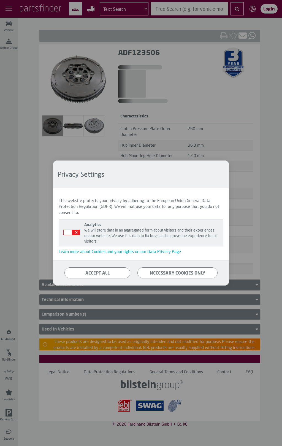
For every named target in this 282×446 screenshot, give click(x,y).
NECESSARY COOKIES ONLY (177, 272)
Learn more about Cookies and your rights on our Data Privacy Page (120, 251)
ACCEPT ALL (97, 272)
